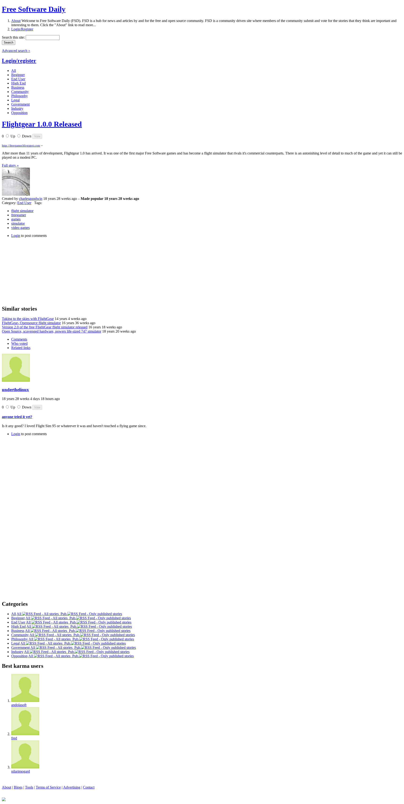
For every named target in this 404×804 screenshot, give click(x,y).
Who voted (19, 343)
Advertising (71, 787)
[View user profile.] (16, 194)
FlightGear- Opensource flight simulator (31, 323)
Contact (88, 787)
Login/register (19, 61)
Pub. (63, 614)
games (16, 219)
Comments (19, 339)
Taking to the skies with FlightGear (28, 319)
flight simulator (22, 211)
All (19, 614)
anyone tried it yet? (17, 417)
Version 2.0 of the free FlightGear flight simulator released (44, 327)
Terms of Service (48, 787)
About (16, 21)
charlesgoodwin (30, 199)
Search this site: (14, 37)
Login (15, 236)
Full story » (10, 165)
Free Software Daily (33, 9)
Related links (20, 348)
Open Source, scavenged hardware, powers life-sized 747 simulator (51, 331)
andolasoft (18, 705)
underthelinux (15, 389)
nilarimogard (20, 771)
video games (20, 228)
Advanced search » (16, 51)
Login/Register (22, 29)
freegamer (18, 215)
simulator (18, 223)
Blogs (18, 787)
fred (14, 738)
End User (24, 203)
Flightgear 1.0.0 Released (42, 124)
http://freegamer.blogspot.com (21, 145)
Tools (29, 787)
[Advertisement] (37, 271)
